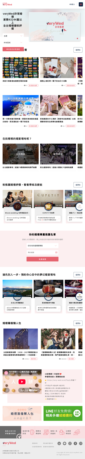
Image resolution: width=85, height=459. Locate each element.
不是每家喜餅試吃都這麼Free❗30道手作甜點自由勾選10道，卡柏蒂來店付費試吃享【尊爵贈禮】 (47, 219)
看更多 (78, 50)
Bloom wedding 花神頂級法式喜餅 (16, 219)
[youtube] (58, 443)
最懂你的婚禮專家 (48, 446)
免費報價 (42, 259)
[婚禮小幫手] (63, 413)
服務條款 (35, 443)
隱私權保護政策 (48, 443)
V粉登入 (72, 4)
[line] (63, 443)
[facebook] (74, 443)
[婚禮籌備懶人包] (22, 413)
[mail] (79, 443)
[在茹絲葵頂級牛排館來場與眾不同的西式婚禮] (54, 26)
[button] (74, 38)
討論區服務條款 (37, 446)
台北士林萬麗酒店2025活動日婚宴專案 (16, 309)
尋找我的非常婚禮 (13, 49)
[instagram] (69, 443)
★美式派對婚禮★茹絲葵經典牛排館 (47, 309)
